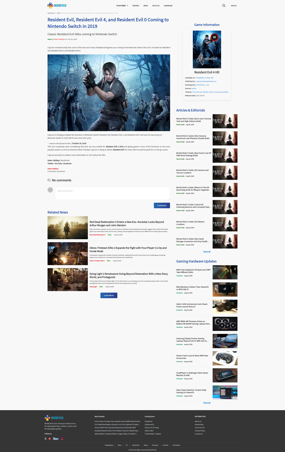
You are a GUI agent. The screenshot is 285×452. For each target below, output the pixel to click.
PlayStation (109, 445)
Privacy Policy (200, 431)
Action (194, 88)
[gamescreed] (56, 438)
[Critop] (63, 438)
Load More (109, 295)
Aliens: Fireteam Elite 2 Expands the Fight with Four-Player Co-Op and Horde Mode (128, 249)
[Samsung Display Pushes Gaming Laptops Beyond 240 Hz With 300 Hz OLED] (225, 347)
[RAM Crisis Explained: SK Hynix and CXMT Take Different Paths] (225, 279)
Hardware (168, 5)
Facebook (67, 163)
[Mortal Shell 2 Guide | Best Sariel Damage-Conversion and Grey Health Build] (225, 248)
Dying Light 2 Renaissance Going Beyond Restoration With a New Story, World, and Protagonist (129, 275)
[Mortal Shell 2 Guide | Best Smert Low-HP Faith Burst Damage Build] (225, 162)
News (146, 5)
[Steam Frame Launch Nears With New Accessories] (225, 365)
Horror (211, 92)
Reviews (136, 5)
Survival (218, 92)
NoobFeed (51, 13)
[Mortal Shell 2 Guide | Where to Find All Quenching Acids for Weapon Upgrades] (225, 196)
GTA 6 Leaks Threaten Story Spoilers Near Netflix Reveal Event (117, 421)
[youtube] (49, 438)
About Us (198, 421)
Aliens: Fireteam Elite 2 (97, 261)
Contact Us (199, 434)
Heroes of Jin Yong (152, 427)
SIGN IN (233, 5)
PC (127, 445)
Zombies (225, 92)
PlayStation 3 (201, 78)
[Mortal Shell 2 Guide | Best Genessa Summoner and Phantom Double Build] (225, 145)
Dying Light (93, 287)
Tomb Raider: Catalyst (153, 434)
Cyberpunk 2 (149, 424)
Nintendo (135, 445)
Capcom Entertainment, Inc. (206, 81)
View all (206, 251)
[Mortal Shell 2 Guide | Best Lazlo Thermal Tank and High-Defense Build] (225, 128)
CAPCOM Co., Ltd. (202, 85)
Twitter (50, 163)
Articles (155, 5)
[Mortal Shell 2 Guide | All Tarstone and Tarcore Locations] (225, 179)
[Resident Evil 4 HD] (207, 68)
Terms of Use (200, 427)
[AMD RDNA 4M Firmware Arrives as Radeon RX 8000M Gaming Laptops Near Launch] (225, 330)
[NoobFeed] (57, 5)
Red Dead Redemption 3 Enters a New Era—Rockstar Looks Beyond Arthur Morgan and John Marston (127, 223)
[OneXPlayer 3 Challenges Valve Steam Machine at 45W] (225, 382)
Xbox (119, 445)
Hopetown (149, 421)
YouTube (58, 163)
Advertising (199, 424)
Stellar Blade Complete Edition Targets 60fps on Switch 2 (115, 434)
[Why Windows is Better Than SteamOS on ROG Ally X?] (225, 296)
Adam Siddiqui (59, 39)
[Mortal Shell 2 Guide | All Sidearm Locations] (225, 231)
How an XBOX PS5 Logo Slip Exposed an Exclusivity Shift (115, 427)
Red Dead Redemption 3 (98, 235)
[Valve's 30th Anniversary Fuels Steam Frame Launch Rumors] (225, 313)
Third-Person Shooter (200, 92)
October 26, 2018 (79, 143)
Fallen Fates (149, 431)
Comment (161, 205)
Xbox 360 (210, 78)
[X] (46, 439)
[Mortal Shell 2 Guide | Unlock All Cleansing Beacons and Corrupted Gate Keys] (225, 213)
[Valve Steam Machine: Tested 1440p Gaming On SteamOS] (225, 399)
